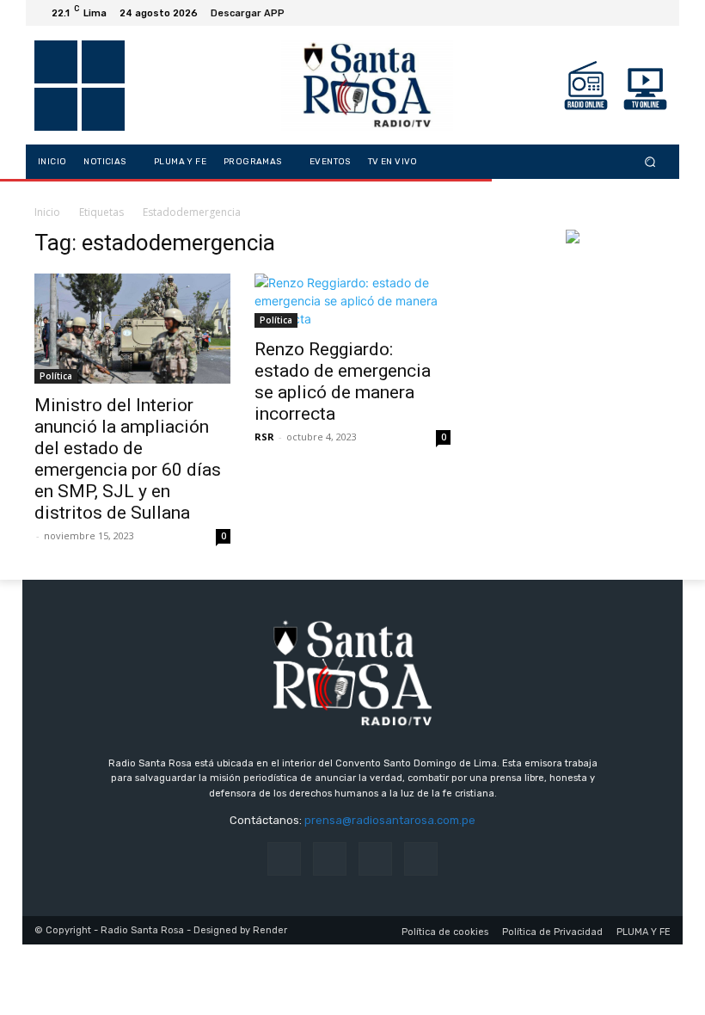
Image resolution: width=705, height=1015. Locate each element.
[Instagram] (595, 13)
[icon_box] (257, 15)
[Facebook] (574, 13)
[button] (650, 162)
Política (56, 376)
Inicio (47, 212)
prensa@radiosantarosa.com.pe (389, 820)
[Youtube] (657, 13)
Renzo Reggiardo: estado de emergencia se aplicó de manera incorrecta (342, 381)
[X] (615, 13)
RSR (264, 436)
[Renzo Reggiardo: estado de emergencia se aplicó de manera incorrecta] (352, 301)
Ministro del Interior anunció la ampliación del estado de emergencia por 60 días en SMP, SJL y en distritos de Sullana (127, 459)
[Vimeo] (636, 13)
